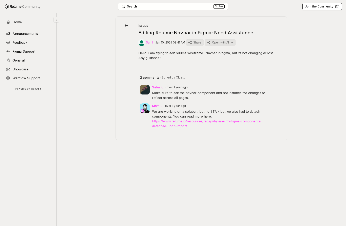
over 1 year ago (177, 87)
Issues (143, 25)
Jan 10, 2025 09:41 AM (170, 42)
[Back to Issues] (126, 25)
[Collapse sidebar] (56, 19)
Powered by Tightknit (28, 88)
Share (197, 42)
